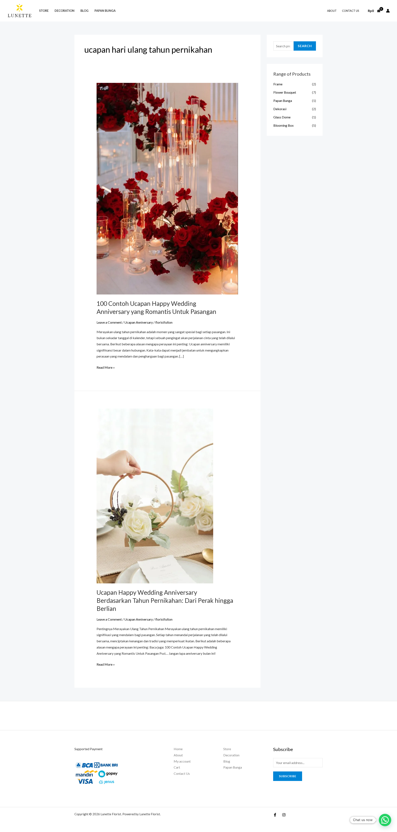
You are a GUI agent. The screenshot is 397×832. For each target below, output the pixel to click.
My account (182, 761)
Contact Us (350, 10)
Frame (277, 84)
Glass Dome (282, 117)
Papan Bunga (105, 10)
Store (44, 10)
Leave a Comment (109, 322)
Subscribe (287, 776)
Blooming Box (283, 125)
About (332, 10)
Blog (84, 10)
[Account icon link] (388, 11)
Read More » (106, 366)
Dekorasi (279, 109)
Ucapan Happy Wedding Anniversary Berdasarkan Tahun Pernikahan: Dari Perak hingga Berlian (165, 600)
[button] (385, 820)
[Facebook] (275, 815)
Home (178, 749)
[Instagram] (284, 815)
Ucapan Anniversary (138, 322)
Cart (177, 767)
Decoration (64, 10)
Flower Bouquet (284, 92)
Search (305, 46)
